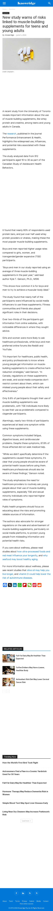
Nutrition (12, 9)
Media (38, 901)
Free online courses (26, 904)
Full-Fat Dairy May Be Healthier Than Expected (24, 783)
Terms (17, 901)
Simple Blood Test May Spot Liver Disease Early (25, 803)
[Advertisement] (26, 91)
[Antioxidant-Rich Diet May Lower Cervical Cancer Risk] (8, 682)
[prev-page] (4, 691)
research (11, 133)
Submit (31, 901)
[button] (4, 3)
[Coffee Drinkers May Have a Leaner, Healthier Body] (8, 670)
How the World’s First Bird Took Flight (20, 762)
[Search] (49, 3)
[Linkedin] (23, 893)
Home (4, 9)
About (5, 901)
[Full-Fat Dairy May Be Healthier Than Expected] (8, 658)
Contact (45, 901)
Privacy (24, 901)
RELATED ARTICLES (13, 649)
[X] (36, 893)
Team (11, 901)
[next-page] (7, 691)
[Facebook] (16, 893)
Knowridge (9, 35)
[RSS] (29, 893)
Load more (25, 821)
